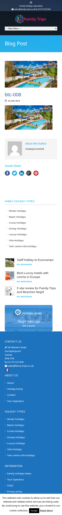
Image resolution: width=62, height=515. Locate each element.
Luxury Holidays (18, 234)
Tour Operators (15, 401)
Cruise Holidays (17, 222)
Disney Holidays (18, 228)
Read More (46, 510)
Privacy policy (14, 491)
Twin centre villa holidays (23, 246)
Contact (11, 394)
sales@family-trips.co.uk (24, 9)
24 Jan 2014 (14, 101)
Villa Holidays (16, 240)
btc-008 (13, 94)
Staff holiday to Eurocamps (35, 260)
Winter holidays (17, 210)
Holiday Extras (15, 388)
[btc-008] (31, 74)
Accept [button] (34, 510)
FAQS (10, 485)
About (10, 382)
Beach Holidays (17, 216)
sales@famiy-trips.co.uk (21, 365)
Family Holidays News (19, 473)
